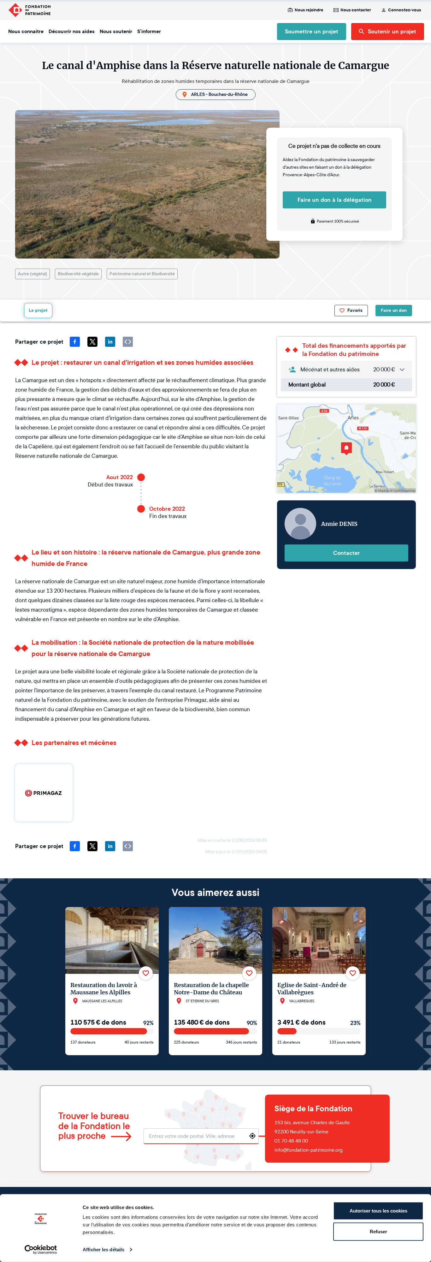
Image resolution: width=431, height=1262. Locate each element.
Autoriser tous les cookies (378, 1210)
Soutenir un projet (392, 31)
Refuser (378, 1231)
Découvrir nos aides (72, 31)
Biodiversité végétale (78, 273)
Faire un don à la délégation (335, 200)
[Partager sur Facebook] (74, 342)
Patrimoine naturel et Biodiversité (142, 273)
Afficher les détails (103, 1249)
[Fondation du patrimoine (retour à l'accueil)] (29, 10)
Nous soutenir (116, 31)
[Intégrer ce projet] (127, 342)
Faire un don (394, 310)
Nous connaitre (26, 31)
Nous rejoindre (309, 10)
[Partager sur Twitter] (92, 342)
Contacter (346, 553)
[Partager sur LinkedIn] (110, 342)
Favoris (355, 310)
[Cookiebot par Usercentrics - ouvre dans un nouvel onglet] (40, 1249)
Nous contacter (355, 10)
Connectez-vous (404, 10)
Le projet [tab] (38, 310)
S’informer (149, 31)
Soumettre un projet (311, 31)
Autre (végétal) (32, 273)
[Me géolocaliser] (252, 1136)
